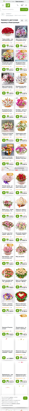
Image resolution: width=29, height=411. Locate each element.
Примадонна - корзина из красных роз (7, 375)
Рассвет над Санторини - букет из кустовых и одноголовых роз (7, 234)
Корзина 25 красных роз (7, 328)
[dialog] (18, 5)
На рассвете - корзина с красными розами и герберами (21, 186)
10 (10, 307)
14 (10, 260)
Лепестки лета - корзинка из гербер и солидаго (21, 351)
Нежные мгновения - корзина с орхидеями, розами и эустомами (7, 134)
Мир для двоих (20, 256)
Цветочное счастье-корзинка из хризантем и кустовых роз (21, 40)
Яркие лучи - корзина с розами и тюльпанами (7, 210)
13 (10, 189)
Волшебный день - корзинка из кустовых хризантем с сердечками (7, 110)
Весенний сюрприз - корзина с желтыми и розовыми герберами (21, 234)
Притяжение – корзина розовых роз (7, 257)
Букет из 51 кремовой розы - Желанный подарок (21, 281)
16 (23, 66)
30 (10, 42)
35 (24, 137)
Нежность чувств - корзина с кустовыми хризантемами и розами (21, 210)
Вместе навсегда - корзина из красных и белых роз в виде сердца (21, 304)
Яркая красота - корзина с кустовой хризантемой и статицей (21, 158)
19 (23, 90)
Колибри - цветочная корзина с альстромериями (21, 110)
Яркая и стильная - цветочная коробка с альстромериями (7, 158)
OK (25, 398)
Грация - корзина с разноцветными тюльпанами (7, 304)
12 (10, 113)
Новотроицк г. (20, 1)
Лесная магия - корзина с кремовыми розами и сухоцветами (21, 328)
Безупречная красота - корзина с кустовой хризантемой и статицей (21, 87)
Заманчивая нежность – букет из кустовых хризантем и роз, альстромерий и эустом (21, 134)
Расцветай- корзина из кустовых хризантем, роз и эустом (7, 63)
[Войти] (26, 5)
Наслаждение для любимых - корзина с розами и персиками (7, 351)
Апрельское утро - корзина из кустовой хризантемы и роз (21, 375)
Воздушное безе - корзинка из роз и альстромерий (21, 63)
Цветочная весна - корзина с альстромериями (7, 87)
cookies (11, 397)
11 (10, 378)
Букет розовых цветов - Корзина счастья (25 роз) (7, 281)
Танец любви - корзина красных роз (7, 40)
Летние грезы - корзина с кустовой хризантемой (7, 186)
